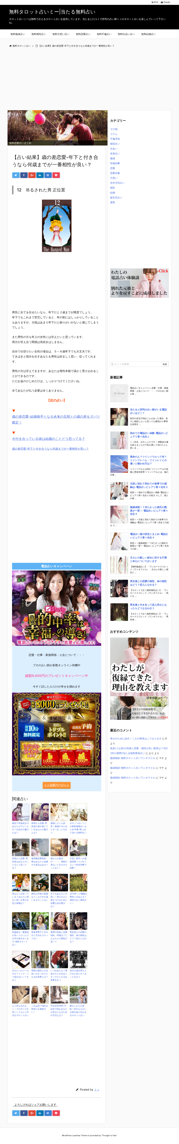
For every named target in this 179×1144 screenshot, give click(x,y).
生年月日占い (117, 182)
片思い (113, 177)
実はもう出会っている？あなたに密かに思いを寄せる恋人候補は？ (20, 898)
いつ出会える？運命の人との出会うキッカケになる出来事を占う (59, 975)
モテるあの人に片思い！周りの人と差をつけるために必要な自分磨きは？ (59, 900)
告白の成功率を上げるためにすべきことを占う (78, 973)
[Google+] (32, 175)
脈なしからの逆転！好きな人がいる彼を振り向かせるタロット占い (78, 1010)
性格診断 (115, 163)
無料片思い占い (61, 33)
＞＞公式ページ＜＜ (56, 785)
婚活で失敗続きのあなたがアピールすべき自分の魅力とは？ (20, 828)
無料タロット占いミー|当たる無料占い (52, 12)
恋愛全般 (115, 172)
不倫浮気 (115, 138)
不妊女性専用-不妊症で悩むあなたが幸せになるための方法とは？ (59, 1010)
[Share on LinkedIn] (40, 175)
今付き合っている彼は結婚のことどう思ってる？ (48, 439)
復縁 (112, 158)
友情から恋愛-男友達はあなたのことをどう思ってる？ (20, 863)
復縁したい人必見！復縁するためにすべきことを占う (59, 828)
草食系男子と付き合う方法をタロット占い (39, 935)
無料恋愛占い (83, 33)
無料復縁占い (17, 33)
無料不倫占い (104, 33)
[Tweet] (16, 175)
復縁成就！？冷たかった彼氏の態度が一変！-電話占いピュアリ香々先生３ (149, 510)
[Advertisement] (89, 79)
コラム (113, 133)
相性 (112, 187)
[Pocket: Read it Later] (56, 175)
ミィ (96, 1089)
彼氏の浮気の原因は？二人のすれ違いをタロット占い (39, 896)
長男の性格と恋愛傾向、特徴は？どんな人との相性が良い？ (59, 937)
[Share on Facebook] (24, 175)
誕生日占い (116, 197)
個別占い (115, 143)
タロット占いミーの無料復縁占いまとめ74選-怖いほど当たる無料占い (78, 828)
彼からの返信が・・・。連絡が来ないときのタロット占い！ (59, 863)
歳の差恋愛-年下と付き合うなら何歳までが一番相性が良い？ (50, 448)
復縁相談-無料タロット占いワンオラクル (132, 757)
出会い (113, 148)
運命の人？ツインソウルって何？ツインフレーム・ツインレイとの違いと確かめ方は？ (148, 460)
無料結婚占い (148, 33)
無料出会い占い (126, 33)
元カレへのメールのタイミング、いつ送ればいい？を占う (20, 975)
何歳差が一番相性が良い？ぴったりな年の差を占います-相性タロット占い (20, 938)
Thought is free (109, 1135)
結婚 (112, 192)
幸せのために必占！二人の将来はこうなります (136, 738)
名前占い (115, 153)
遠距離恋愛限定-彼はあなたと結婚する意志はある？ (39, 861)
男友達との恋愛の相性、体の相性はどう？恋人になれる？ (78, 937)
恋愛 (112, 168)
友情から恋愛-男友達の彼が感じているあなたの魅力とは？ (39, 828)
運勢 (112, 202)
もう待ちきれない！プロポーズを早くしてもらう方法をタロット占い (20, 1010)
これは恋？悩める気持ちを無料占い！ (39, 1008)
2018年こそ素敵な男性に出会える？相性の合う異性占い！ (78, 898)
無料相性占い (38, 33)
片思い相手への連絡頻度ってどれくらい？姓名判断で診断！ (78, 863)
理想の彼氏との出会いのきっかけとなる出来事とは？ (39, 973)
